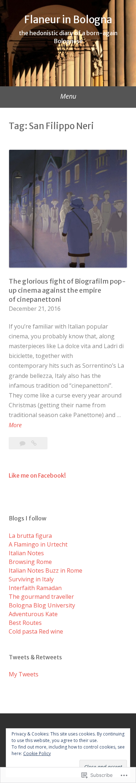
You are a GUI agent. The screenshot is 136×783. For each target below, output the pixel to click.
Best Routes (25, 623)
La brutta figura (30, 536)
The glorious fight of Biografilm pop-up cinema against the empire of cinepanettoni (67, 290)
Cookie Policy (37, 753)
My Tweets (23, 674)
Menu (68, 96)
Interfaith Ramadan (35, 588)
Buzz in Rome (63, 570)
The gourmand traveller (41, 597)
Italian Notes (26, 553)
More (15, 425)
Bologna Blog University (42, 605)
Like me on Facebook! (37, 475)
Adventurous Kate (33, 614)
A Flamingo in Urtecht (38, 544)
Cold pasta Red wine (36, 631)
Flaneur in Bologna (68, 19)
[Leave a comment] (23, 443)
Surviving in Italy (31, 579)
